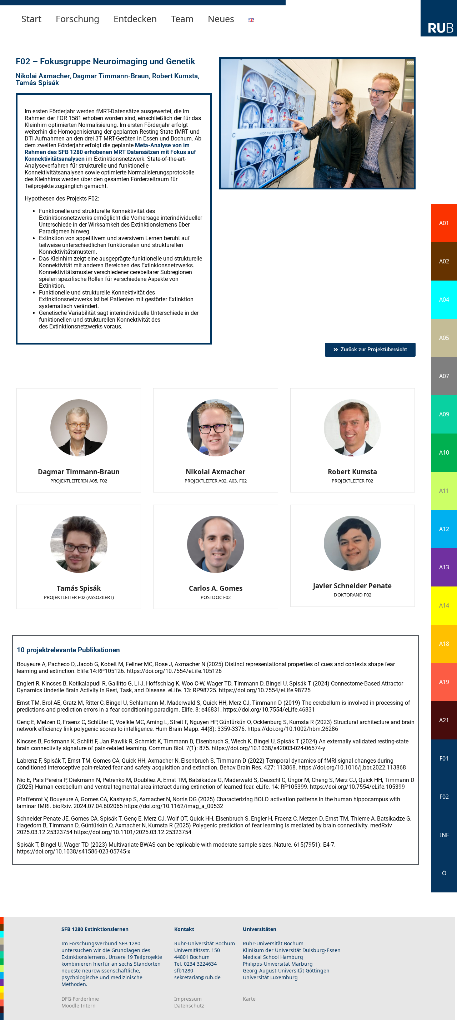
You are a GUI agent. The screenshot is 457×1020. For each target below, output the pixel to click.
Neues (221, 19)
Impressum (188, 998)
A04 (444, 299)
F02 (444, 797)
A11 (444, 491)
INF (444, 835)
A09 (444, 414)
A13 (444, 567)
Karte (249, 998)
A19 (444, 682)
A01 (444, 223)
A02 (444, 261)
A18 (444, 644)
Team (182, 19)
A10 (444, 452)
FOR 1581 (68, 118)
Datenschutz (189, 1005)
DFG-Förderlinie (80, 998)
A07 (444, 376)
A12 (444, 529)
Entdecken (135, 19)
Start (31, 19)
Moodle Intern (78, 1005)
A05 (444, 338)
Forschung (77, 19)
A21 (444, 720)
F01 (444, 758)
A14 (444, 605)
